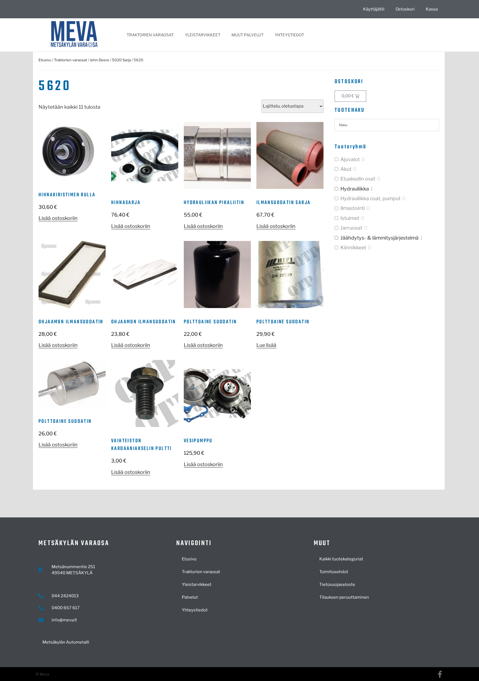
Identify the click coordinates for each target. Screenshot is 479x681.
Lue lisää (266, 345)
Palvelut (190, 597)
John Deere (99, 60)
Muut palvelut (247, 34)
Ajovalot (350, 159)
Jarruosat (351, 228)
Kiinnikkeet (353, 247)
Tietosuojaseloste (337, 584)
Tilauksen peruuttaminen (344, 597)
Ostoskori (405, 9)
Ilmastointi (352, 208)
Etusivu (45, 60)
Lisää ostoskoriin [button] (58, 218)
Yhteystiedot (289, 34)
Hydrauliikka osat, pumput (370, 198)
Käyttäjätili (373, 9)
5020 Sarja (121, 60)
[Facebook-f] (439, 674)
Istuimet (349, 218)
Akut (345, 169)
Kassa (432, 9)
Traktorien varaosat (150, 34)
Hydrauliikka (354, 189)
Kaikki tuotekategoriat (341, 559)
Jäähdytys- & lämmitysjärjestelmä (379, 238)
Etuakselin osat (357, 179)
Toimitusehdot (333, 571)
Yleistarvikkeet (202, 34)
